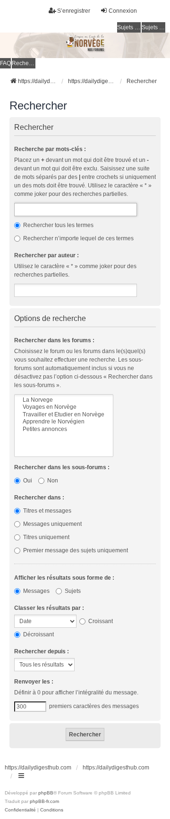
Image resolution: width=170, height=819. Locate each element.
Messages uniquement (52, 524)
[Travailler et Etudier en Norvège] (63, 414)
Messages (36, 591)
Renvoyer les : (33, 681)
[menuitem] (20, 810)
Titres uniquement (45, 537)
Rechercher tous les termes (58, 225)
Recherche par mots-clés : (50, 149)
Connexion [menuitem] (123, 11)
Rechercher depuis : (41, 651)
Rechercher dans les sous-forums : (62, 467)
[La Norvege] (63, 400)
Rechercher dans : (39, 497)
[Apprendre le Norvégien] (63, 421)
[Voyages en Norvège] (63, 407)
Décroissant (38, 634)
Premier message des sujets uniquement (75, 550)
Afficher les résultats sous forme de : (64, 577)
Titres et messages (46, 510)
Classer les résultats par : (49, 608)
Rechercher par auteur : (46, 255)
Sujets (72, 591)
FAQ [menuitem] (5, 63)
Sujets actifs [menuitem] (153, 27)
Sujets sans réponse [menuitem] (129, 27)
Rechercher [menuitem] (23, 63)
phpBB (45, 792)
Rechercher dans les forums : (54, 340)
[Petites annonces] (63, 429)
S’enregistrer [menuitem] (73, 11)
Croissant (100, 621)
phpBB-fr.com (44, 801)
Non (52, 480)
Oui (27, 480)
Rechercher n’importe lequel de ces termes (78, 238)
